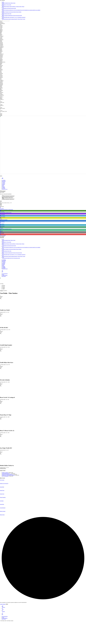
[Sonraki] (3, 237)
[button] (1, 204)
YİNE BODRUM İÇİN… (6, 473)
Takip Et (1, 290)
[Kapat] (1, 205)
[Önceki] (1, 237)
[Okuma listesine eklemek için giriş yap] (1, 316)
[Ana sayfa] (2, 178)
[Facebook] (2, 270)
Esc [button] (11, 202)
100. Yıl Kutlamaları (5, 476)
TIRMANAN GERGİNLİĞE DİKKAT (8, 475)
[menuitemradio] (8, 196)
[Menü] (1, 115)
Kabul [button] (7, 604)
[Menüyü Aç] (1, 176)
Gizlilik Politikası (2, 604)
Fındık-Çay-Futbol (5, 472)
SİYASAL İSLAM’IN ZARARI (7, 474)
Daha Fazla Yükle (3, 468)
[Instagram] (2, 614)
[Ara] (1, 201)
